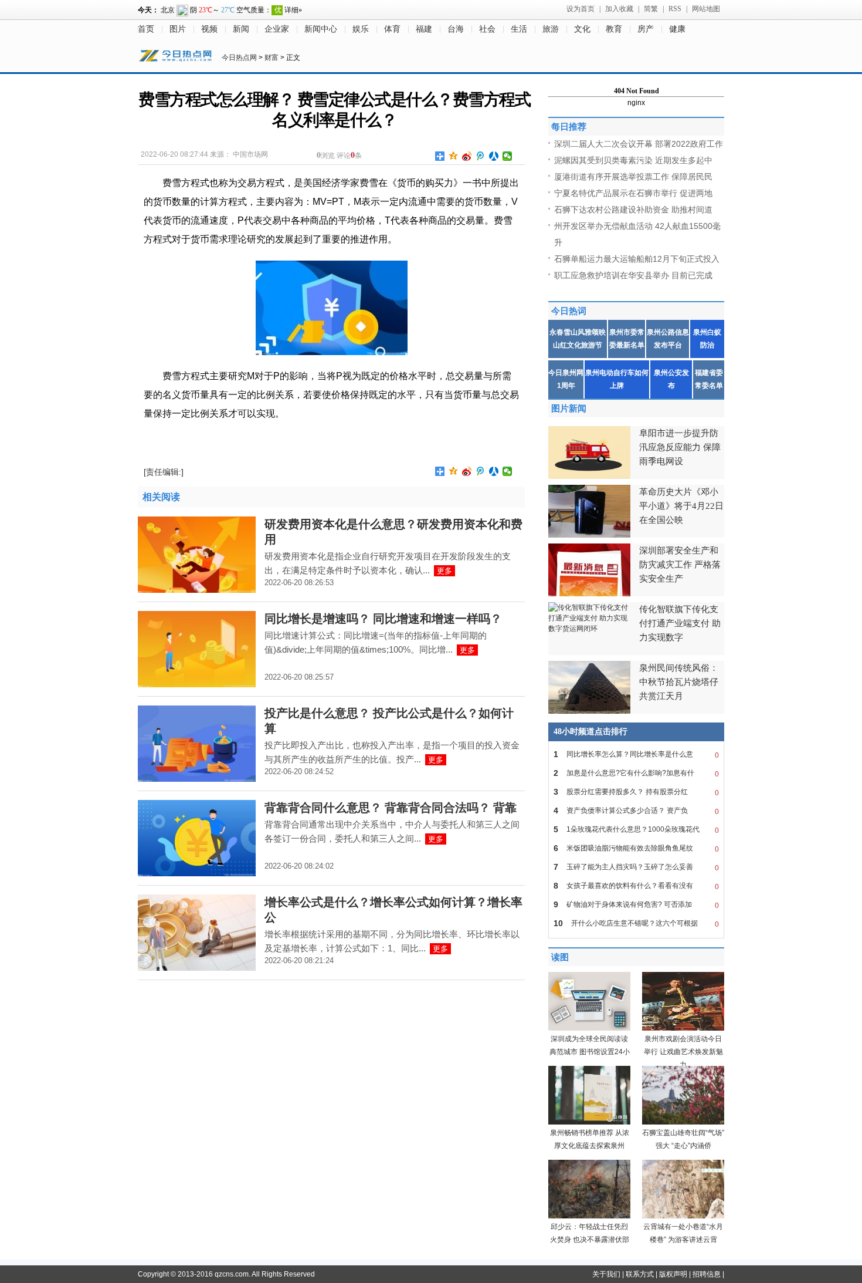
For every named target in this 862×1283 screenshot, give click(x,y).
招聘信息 (707, 1274)
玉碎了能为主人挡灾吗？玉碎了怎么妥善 (636, 867)
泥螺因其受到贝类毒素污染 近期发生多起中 (633, 160)
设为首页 (580, 9)
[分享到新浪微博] (467, 156)
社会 (487, 29)
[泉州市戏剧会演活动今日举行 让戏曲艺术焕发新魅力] (683, 1028)
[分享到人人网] (494, 156)
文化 (582, 29)
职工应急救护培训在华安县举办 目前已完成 (633, 275)
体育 (392, 29)
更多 (444, 570)
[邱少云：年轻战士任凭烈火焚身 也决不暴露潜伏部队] (589, 1216)
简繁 (651, 9)
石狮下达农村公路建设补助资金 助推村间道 (633, 209)
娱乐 (360, 29)
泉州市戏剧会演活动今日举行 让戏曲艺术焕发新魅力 (683, 1052)
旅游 (550, 29)
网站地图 (706, 9)
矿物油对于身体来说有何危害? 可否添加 (636, 905)
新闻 (241, 29)
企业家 (276, 29)
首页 (146, 29)
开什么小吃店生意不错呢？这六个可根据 (636, 924)
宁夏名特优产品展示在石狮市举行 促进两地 (633, 193)
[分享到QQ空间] (454, 156)
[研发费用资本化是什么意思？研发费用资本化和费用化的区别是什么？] (197, 590)
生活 (519, 29)
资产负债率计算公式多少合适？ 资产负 (636, 811)
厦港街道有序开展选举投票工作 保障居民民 (633, 176)
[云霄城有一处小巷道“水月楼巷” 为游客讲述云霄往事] (683, 1216)
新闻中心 (320, 29)
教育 (614, 29)
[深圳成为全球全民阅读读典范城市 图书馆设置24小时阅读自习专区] (589, 1028)
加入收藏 (619, 9)
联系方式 (640, 1274)
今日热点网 (239, 57)
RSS (674, 9)
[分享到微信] (508, 156)
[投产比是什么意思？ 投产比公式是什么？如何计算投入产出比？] (197, 779)
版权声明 (673, 1274)
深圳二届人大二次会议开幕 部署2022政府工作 (638, 143)
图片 (177, 29)
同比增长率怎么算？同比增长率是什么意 (636, 754)
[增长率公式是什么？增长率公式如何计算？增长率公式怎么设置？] (197, 968)
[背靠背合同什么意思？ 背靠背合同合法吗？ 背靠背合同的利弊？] (197, 874)
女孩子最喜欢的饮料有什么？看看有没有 (636, 886)
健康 (677, 29)
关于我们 (606, 1274)
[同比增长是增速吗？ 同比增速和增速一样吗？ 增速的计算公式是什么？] (197, 685)
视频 (209, 29)
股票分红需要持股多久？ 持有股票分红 (636, 792)
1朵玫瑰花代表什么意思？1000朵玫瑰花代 (636, 830)
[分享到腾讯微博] (481, 156)
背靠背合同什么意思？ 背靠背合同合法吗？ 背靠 (390, 807)
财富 (271, 57)
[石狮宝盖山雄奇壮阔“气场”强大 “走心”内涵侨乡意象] (683, 1122)
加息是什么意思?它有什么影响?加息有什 (636, 773)
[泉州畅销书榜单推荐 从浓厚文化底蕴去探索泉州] (589, 1122)
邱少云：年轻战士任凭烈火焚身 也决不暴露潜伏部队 (589, 1240)
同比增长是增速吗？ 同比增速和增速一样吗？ (383, 618)
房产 (645, 29)
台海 (455, 29)
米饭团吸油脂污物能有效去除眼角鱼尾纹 (636, 848)
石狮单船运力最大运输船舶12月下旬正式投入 (637, 259)
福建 (424, 29)
